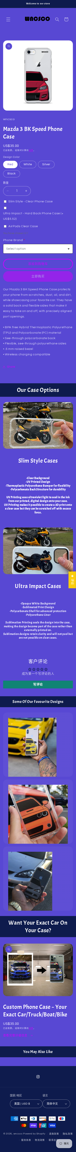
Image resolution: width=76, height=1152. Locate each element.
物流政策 (40, 1140)
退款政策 (54, 1134)
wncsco (18, 1134)
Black (11, 173)
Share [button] (11, 366)
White (28, 164)
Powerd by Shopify (34, 1134)
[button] (8, 19)
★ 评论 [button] (72, 580)
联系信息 (54, 1140)
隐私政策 (68, 1134)
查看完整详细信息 (15, 1035)
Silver (46, 164)
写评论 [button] (38, 684)
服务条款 (26, 1140)
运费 (31, 150)
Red (10, 164)
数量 (6, 182)
